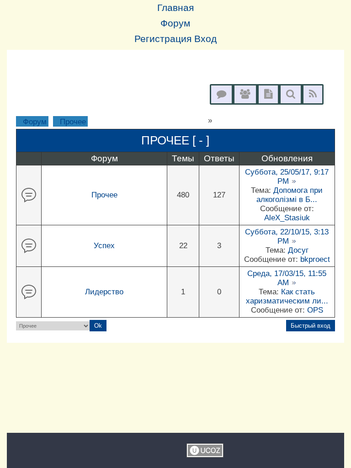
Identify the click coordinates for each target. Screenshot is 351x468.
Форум (35, 121)
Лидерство (104, 291)
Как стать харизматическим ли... (287, 296)
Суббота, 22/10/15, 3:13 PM (287, 236)
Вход (205, 38)
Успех (104, 245)
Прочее (73, 121)
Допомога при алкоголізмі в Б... (289, 195)
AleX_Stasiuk (287, 217)
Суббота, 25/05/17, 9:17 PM (287, 177)
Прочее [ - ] (175, 140)
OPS (315, 310)
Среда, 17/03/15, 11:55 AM (286, 278)
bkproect (315, 259)
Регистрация (162, 38)
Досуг (298, 250)
